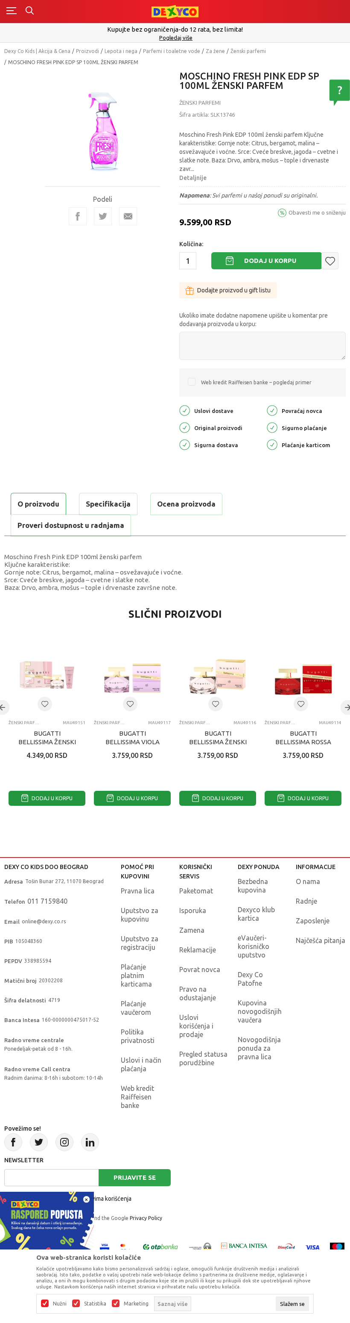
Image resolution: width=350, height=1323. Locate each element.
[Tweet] (102, 216)
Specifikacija (108, 504)
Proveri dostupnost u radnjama (71, 525)
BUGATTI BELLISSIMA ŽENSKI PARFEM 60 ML (218, 742)
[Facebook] (77, 216)
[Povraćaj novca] (272, 410)
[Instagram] (64, 1142)
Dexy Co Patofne (250, 979)
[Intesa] (244, 1246)
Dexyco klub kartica (256, 914)
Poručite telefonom (177, 29)
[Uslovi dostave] (184, 410)
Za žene (215, 51)
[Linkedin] (90, 1142)
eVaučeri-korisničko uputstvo (253, 946)
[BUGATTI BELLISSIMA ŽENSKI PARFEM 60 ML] (218, 675)
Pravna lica (138, 891)
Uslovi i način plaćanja (141, 1064)
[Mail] (128, 216)
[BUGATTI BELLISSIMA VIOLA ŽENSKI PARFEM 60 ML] (132, 675)
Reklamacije (197, 950)
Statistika (95, 1303)
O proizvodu (38, 504)
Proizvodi (87, 51)
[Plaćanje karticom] (272, 444)
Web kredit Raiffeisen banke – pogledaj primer (256, 382)
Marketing (136, 1303)
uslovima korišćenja (105, 1198)
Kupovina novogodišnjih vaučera (260, 1011)
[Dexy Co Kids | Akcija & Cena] (175, 11)
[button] (329, 260)
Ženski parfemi (248, 51)
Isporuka (192, 910)
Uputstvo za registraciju (139, 943)
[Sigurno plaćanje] (272, 427)
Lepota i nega (121, 51)
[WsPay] (200, 1246)
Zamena (191, 930)
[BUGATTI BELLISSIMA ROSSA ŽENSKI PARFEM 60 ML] (303, 675)
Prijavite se (135, 1177)
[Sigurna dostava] (184, 444)
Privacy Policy (146, 1218)
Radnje (306, 901)
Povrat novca (199, 969)
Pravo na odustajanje (197, 993)
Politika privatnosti (138, 1036)
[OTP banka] (160, 1246)
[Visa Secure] (104, 1246)
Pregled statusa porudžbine (203, 1058)
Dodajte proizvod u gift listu (234, 290)
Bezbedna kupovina (253, 886)
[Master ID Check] (125, 1246)
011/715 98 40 (178, 38)
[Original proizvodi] (184, 427)
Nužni (60, 1303)
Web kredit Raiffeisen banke (137, 1096)
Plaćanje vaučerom (136, 1008)
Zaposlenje (313, 921)
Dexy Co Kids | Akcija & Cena (37, 51)
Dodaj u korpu (270, 260)
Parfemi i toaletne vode (171, 51)
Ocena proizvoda (186, 504)
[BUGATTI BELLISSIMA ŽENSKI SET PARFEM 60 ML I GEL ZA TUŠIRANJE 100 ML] (47, 675)
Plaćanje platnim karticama (136, 975)
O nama (308, 881)
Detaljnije (193, 177)
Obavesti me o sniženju (317, 212)
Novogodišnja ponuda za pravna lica (259, 1048)
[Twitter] (38, 1142)
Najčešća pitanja (320, 940)
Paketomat (196, 891)
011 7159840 (47, 901)
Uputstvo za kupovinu (139, 915)
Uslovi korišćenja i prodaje (196, 1026)
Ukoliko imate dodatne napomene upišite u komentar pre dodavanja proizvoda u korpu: (253, 319)
